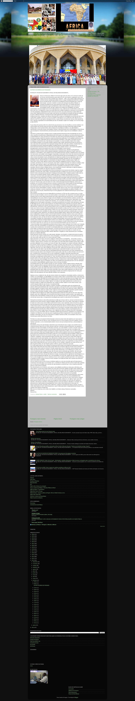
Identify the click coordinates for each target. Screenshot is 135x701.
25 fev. (35, 591)
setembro (35, 567)
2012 (33, 560)
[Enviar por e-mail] (59, 394)
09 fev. (35, 613)
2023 (33, 539)
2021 (33, 543)
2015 (33, 554)
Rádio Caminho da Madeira (36, 497)
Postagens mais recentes (38, 419)
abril (34, 576)
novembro (35, 563)
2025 (33, 536)
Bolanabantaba (33, 482)
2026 (33, 534)
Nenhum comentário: (52, 394)
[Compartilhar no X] (62, 394)
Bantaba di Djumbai (34, 481)
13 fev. (35, 608)
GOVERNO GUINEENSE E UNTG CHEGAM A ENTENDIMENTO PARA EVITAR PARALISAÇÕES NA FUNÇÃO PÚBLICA (57, 519)
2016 (33, 552)
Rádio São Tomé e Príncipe (36, 491)
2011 (33, 627)
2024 (33, 538)
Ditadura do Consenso (74, 690)
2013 (33, 558)
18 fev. (35, 600)
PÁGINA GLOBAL (36, 513)
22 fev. (35, 595)
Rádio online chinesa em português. (38, 486)
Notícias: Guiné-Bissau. (36, 442)
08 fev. (35, 615)
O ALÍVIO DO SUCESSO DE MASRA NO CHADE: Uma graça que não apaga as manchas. (56, 453)
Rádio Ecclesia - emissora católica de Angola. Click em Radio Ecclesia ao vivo (47, 492)
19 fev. (35, 598)
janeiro (34, 625)
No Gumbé (32, 644)
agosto (34, 569)
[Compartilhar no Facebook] (63, 394)
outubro (35, 565)
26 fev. (35, 589)
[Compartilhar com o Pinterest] (65, 394)
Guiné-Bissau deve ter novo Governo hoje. (45, 431)
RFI (31, 484)
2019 (33, 547)
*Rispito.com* (35, 510)
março (34, 578)
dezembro (35, 561)
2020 (33, 545)
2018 (33, 549)
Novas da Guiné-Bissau (74, 693)
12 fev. (35, 609)
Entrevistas (32, 503)
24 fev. (35, 593)
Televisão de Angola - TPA (93, 91)
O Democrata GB (36, 517)
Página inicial (58, 419)
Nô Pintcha (32, 646)
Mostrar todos (102, 526)
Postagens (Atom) (38, 421)
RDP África (32, 479)
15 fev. (35, 604)
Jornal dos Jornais (34, 642)
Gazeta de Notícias (34, 639)
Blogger (76, 697)
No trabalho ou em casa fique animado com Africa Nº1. (94, 95)
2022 (33, 541)
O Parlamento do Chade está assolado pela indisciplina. (44, 41)
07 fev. (35, 617)
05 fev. (35, 619)
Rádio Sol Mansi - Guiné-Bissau (37, 489)
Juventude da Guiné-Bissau (36, 504)
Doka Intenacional (73, 692)
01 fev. (35, 622)
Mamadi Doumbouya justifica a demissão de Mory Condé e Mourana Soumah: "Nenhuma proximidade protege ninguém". (63, 446)
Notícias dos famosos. (36, 438)
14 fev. (35, 606)
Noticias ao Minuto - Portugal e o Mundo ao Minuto (44, 524)
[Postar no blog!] (61, 394)
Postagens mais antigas (77, 419)
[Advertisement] (57, 407)
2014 (33, 556)
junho (34, 572)
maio (34, 574)
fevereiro (35, 580)
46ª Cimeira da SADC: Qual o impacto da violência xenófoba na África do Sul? (53, 467)
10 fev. (35, 611)
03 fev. (35, 620)
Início (89, 89)
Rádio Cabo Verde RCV (35, 494)
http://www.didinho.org (35, 641)
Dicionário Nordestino (35, 637)
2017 (33, 551)
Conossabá (71, 688)
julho (34, 571)
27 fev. (35, 587)
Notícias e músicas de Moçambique (38, 496)
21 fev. (35, 596)
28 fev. (35, 583)
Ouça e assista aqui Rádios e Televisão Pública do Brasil (42, 487)
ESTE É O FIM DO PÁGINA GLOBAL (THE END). (42, 514)
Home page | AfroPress (37, 522)
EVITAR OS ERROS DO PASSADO (40, 90)
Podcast (32, 477)
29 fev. (35, 581)
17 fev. (35, 602)
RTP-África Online (92, 93)
